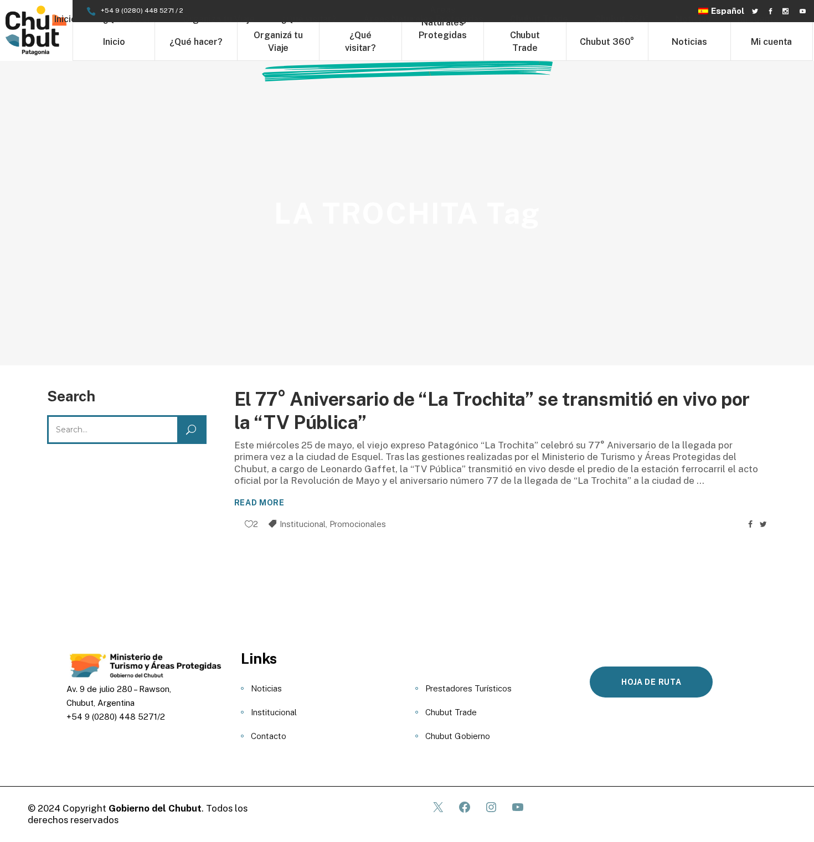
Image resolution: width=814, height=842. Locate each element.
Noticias (266, 688)
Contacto (268, 736)
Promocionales (357, 524)
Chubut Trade (451, 712)
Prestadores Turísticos (468, 688)
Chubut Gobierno (457, 736)
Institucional (303, 524)
